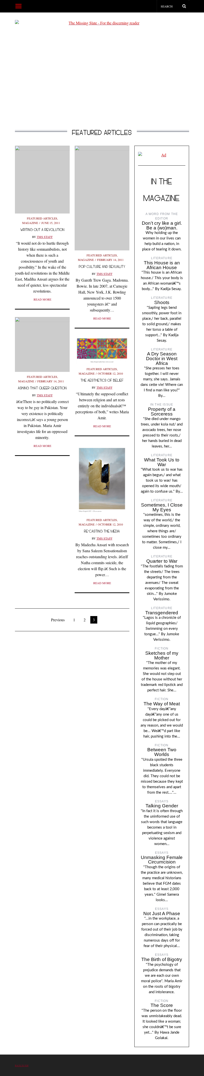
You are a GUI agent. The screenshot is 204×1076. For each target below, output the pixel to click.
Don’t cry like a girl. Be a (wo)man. (162, 225)
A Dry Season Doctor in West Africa (161, 358)
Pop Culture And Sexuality (102, 266)
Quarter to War (161, 561)
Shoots (161, 302)
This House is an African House (162, 265)
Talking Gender (162, 805)
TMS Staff (45, 237)
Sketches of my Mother (161, 655)
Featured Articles (42, 218)
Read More (42, 299)
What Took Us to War (161, 462)
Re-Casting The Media (102, 531)
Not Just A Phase (161, 913)
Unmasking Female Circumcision (162, 860)
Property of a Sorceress (161, 412)
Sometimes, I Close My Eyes (162, 507)
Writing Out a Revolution (42, 229)
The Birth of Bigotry (161, 959)
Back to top (22, 1065)
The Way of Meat (162, 703)
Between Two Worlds (161, 752)
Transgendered (161, 612)
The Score (162, 1005)
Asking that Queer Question (42, 388)
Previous (58, 619)
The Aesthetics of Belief (102, 380)
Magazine (30, 223)
